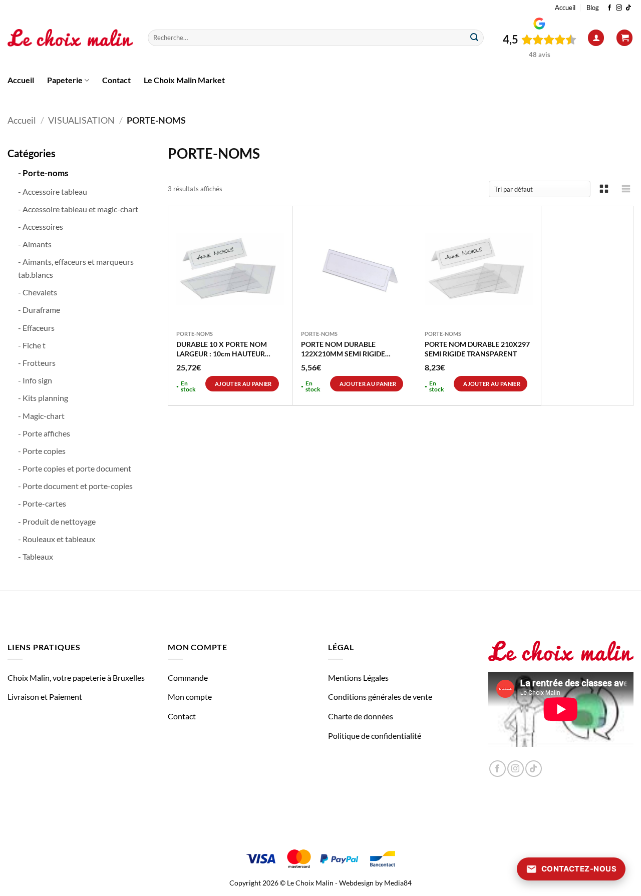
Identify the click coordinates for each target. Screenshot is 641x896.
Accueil (565, 8)
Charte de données (360, 716)
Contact (116, 80)
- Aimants (35, 244)
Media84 (398, 882)
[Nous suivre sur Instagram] (619, 8)
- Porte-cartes (42, 503)
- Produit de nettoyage (57, 521)
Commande (188, 677)
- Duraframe (39, 309)
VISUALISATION (81, 120)
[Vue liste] (625, 189)
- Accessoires (40, 226)
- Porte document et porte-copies (75, 486)
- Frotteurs (37, 362)
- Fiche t (32, 345)
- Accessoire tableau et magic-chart (78, 209)
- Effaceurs (36, 327)
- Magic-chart (41, 415)
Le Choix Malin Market (184, 80)
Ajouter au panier (243, 383)
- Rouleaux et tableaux (56, 539)
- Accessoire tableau (52, 191)
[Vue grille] (603, 189)
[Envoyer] (474, 38)
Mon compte (190, 696)
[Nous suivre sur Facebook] (609, 8)
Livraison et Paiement (45, 696)
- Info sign (35, 380)
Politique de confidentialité (374, 735)
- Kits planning (43, 397)
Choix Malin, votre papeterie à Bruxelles (76, 677)
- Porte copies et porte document (74, 468)
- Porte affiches (44, 433)
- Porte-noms (43, 173)
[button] (596, 38)
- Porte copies (42, 451)
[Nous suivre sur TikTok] (628, 8)
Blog (592, 8)
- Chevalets (37, 292)
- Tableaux (35, 556)
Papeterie (65, 80)
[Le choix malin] (70, 38)
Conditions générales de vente (380, 696)
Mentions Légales (358, 677)
